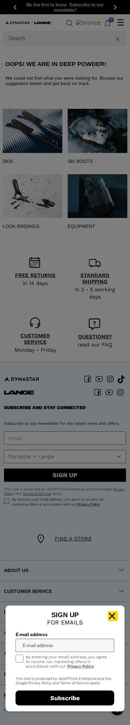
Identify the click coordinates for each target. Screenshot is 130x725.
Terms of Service (74, 683)
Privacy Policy (80, 666)
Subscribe (65, 697)
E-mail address (31, 634)
